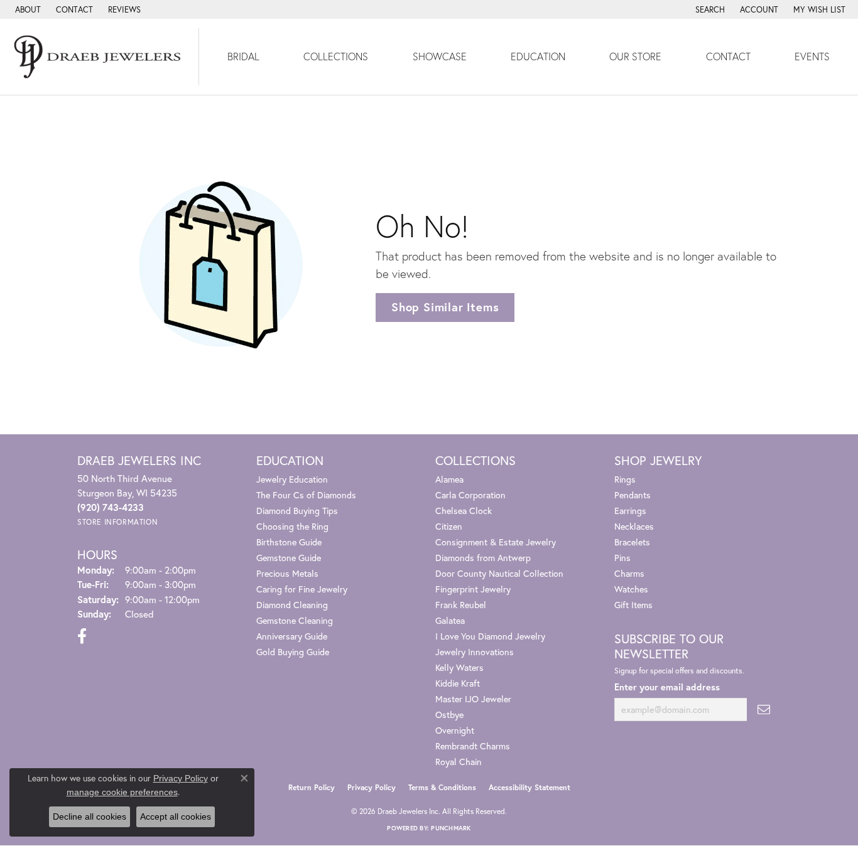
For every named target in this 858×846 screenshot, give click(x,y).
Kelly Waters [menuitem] (459, 667)
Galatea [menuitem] (450, 620)
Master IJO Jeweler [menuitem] (473, 699)
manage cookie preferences (122, 792)
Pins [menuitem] (622, 558)
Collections (335, 56)
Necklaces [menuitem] (634, 526)
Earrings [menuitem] (630, 511)
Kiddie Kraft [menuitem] (457, 683)
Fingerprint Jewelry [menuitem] (473, 589)
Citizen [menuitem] (448, 526)
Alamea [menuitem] (449, 479)
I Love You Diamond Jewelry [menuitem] (490, 636)
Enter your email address (667, 687)
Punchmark (450, 828)
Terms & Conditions (442, 787)
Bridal (243, 56)
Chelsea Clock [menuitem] (463, 511)
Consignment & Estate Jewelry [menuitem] (495, 542)
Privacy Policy (371, 787)
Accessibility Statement (529, 787)
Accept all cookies (175, 816)
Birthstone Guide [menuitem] (289, 542)
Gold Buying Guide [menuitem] (292, 652)
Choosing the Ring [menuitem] (292, 526)
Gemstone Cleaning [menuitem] (294, 620)
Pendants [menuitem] (632, 495)
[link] (27, 9)
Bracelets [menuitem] (632, 542)
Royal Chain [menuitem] (458, 762)
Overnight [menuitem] (454, 730)
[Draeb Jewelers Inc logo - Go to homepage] (99, 56)
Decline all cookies (89, 816)
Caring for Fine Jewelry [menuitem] (301, 589)
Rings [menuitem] (625, 479)
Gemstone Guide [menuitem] (288, 558)
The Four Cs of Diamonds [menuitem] (306, 495)
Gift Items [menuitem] (633, 605)
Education (538, 56)
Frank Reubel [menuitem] (460, 605)
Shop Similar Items (445, 306)
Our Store (635, 56)
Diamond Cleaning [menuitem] (292, 605)
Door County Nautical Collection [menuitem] (499, 573)
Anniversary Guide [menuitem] (291, 636)
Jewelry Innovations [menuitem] (474, 652)
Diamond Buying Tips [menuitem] (297, 511)
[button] (709, 9)
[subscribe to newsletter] (764, 709)
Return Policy (311, 787)
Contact (728, 56)
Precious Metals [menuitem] (287, 573)
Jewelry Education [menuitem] (292, 479)
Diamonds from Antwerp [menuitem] (483, 558)
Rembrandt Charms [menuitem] (472, 746)
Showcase (440, 56)
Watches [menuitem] (631, 589)
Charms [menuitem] (629, 573)
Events (812, 56)
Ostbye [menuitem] (449, 714)
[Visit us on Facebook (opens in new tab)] (82, 636)
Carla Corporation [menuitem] (470, 495)
